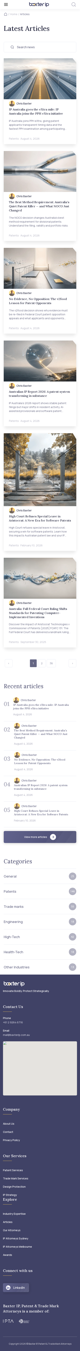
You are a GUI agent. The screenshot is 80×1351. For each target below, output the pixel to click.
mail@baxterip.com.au (16, 1035)
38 (51, 663)
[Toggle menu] (14, 4)
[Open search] (73, 4)
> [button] (72, 663)
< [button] (8, 663)
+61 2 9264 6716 (13, 1022)
